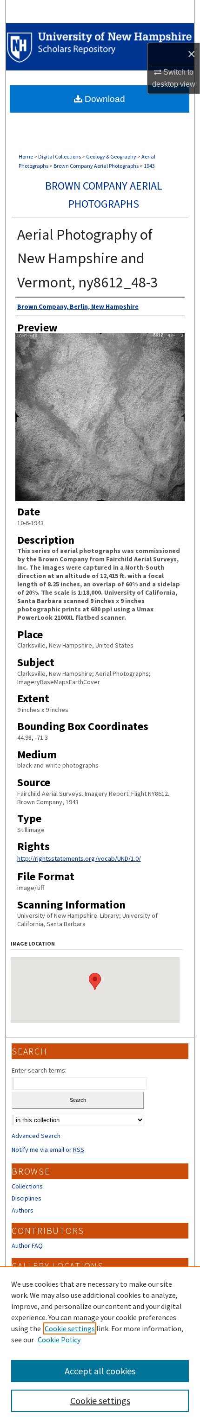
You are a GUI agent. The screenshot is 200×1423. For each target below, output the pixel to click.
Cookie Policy (59, 1339)
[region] (100, 1344)
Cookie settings (70, 1328)
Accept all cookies (100, 1371)
